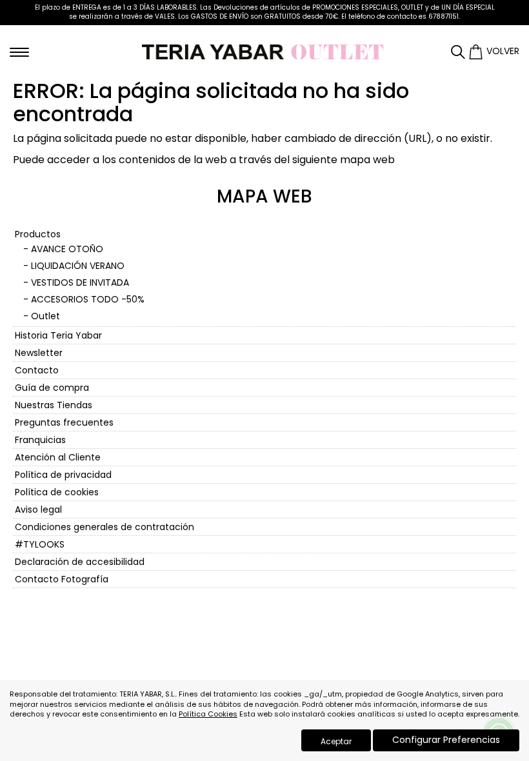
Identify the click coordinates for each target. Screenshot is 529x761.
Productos (38, 234)
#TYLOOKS (40, 544)
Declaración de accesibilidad (80, 561)
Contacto (37, 370)
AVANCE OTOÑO (67, 248)
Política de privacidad (63, 474)
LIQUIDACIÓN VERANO (78, 265)
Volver (502, 50)
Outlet (45, 316)
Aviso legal (38, 509)
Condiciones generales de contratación (104, 526)
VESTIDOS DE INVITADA (80, 282)
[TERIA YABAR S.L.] (264, 50)
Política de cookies (57, 492)
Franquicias (40, 439)
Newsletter (39, 352)
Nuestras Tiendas (53, 405)
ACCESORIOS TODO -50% (88, 299)
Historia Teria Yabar (58, 335)
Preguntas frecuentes (64, 422)
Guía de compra (52, 387)
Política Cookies (208, 714)
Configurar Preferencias (446, 739)
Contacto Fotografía (61, 579)
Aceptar (336, 741)
